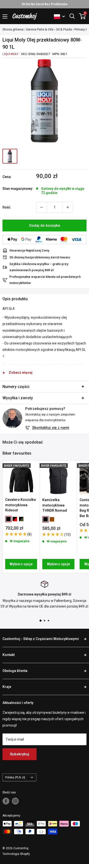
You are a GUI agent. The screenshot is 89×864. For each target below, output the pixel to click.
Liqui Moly (10, 54)
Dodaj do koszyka (44, 225)
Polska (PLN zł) (15, 777)
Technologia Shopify (16, 854)
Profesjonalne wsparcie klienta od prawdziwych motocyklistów (45, 279)
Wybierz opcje (21, 564)
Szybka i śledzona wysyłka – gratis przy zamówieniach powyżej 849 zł (38, 267)
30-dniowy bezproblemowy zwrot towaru (39, 257)
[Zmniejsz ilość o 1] (41, 207)
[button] (16, 534)
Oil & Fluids (64, 29)
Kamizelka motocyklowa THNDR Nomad (54, 505)
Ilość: (6, 207)
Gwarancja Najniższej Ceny (29, 250)
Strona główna (12, 29)
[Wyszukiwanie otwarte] (72, 16)
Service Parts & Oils (39, 29)
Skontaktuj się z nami (50, 427)
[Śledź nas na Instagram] (15, 801)
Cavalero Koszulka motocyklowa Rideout (20, 505)
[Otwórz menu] (4, 16)
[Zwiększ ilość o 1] (68, 207)
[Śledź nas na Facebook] (5, 801)
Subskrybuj (19, 754)
